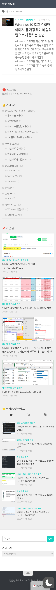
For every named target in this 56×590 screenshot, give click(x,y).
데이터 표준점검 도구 (17, 126)
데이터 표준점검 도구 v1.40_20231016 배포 (26, 307)
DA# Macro (12, 121)
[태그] (45, 415)
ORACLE (11, 170)
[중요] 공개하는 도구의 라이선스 (17, 93)
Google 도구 (13, 214)
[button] (48, 582)
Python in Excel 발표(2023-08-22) (21, 391)
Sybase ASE (13, 176)
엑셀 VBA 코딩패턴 (16, 154)
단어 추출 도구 (14, 115)
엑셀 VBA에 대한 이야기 (18, 159)
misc (9, 198)
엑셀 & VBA (10, 143)
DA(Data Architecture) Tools (18, 110)
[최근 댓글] (28, 415)
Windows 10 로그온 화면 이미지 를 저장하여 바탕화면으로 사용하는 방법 (33, 30)
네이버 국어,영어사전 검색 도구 (21, 131)
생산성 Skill (8, 4)
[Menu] (52, 4)
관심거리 (9, 193)
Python (8, 188)
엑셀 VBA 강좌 (14, 148)
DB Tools (11, 181)
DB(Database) (12, 165)
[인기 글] (10, 415)
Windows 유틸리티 (24, 19)
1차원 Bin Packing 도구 (18, 137)
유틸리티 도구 (11, 204)
